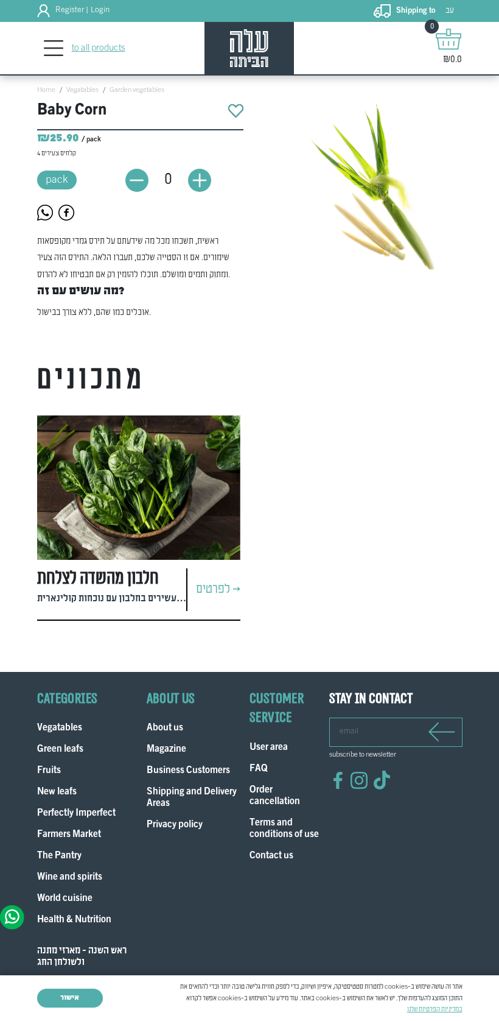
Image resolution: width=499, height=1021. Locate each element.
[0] (448, 39)
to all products (98, 48)
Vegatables (82, 90)
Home (46, 90)
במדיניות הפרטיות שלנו (434, 1009)
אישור (69, 998)
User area (269, 748)
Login (100, 10)
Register (69, 10)
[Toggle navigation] (54, 48)
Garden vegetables (137, 90)
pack (57, 180)
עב (449, 10)
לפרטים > (218, 590)
